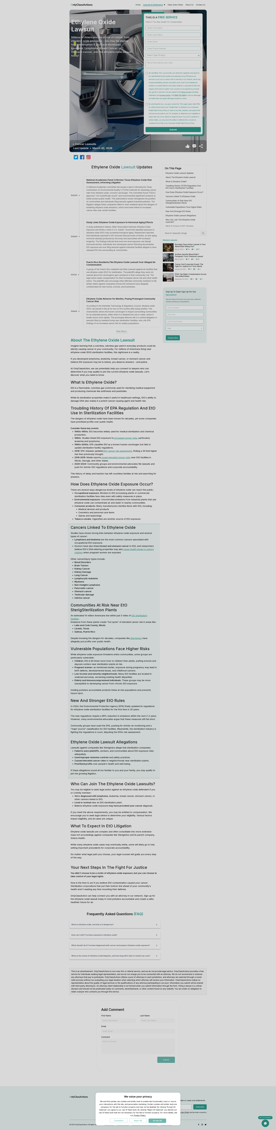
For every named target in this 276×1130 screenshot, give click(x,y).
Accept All (157, 1121)
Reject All (138, 1121)
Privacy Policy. (139, 1115)
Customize (118, 1121)
